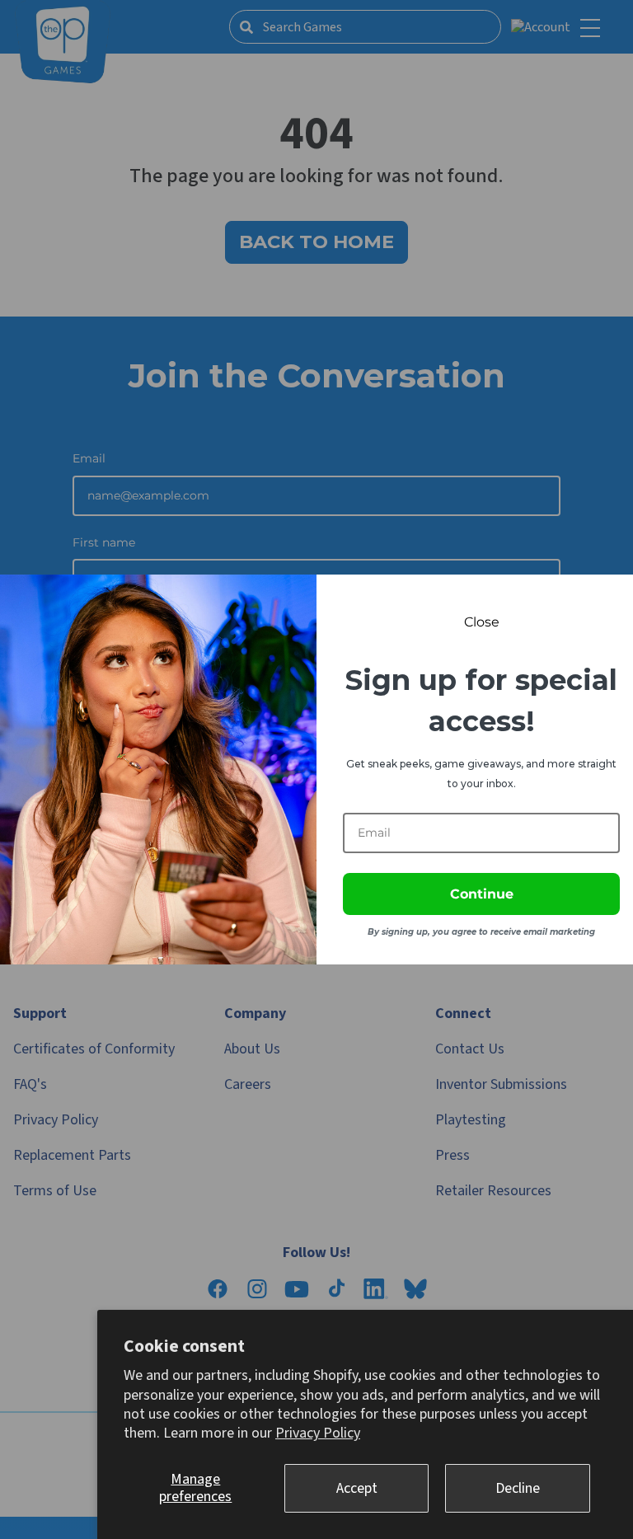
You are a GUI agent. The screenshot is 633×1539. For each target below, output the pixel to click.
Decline (517, 1488)
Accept (356, 1488)
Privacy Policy (317, 1433)
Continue (481, 894)
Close (481, 622)
